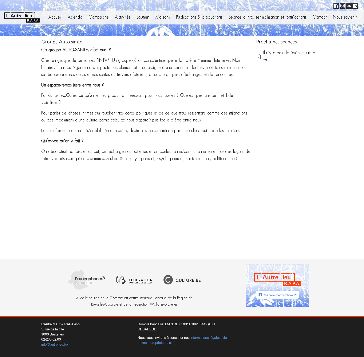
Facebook (335, 5)
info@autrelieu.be (54, 344)
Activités (122, 17)
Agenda (75, 17)
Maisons (162, 17)
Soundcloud (348, 5)
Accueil (55, 17)
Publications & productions (199, 17)
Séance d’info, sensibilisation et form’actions (267, 17)
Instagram (342, 5)
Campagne (99, 17)
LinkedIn (354, 5)
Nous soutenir (345, 17)
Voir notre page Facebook (278, 295)
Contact (320, 17)
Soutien (142, 17)
